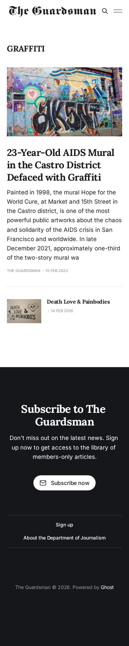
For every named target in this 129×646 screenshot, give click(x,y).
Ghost (107, 587)
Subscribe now (70, 482)
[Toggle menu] (118, 11)
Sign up (64, 525)
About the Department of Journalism (64, 538)
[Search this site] (105, 11)
